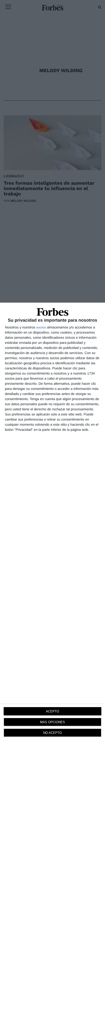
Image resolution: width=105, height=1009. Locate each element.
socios (41, 327)
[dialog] (52, 656)
